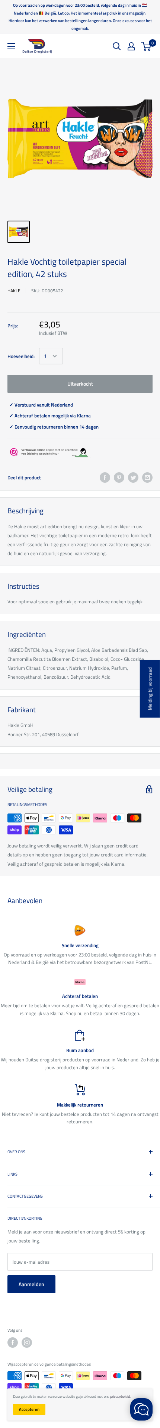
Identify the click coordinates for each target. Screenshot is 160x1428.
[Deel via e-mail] (147, 477)
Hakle (13, 290)
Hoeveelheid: (21, 356)
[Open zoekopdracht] (117, 46)
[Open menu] (11, 46)
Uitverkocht (80, 384)
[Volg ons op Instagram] (27, 1342)
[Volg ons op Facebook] (12, 1342)
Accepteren (29, 1409)
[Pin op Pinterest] (119, 477)
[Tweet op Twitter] (133, 477)
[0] (146, 46)
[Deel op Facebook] (105, 477)
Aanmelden (31, 1284)
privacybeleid (120, 1396)
